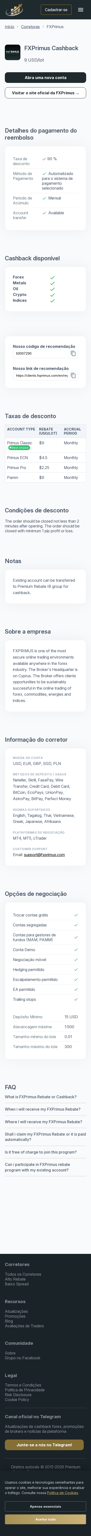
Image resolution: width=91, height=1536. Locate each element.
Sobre (10, 1353)
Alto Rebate (15, 1279)
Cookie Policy (17, 1399)
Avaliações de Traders (24, 1325)
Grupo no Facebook (22, 1357)
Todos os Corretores (23, 1274)
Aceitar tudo (45, 1519)
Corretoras (30, 26)
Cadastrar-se (56, 9)
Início (9, 26)
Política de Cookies (62, 1493)
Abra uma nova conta (45, 77)
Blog (9, 1321)
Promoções (15, 1316)
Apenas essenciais (45, 1506)
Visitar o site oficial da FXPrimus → (45, 92)
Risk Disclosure (18, 1394)
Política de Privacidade (25, 1389)
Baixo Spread (17, 1283)
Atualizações (16, 1311)
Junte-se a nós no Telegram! (44, 1444)
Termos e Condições (23, 1385)
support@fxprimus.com (44, 854)
